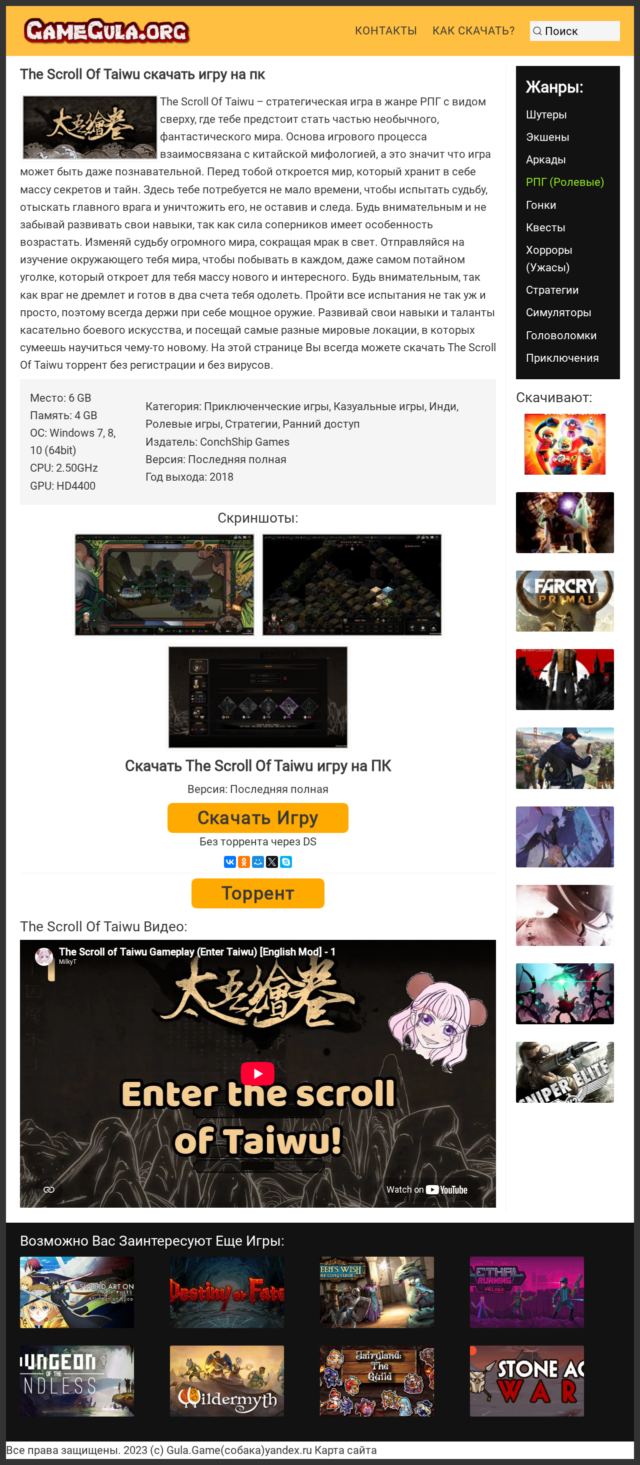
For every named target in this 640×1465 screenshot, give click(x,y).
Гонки (541, 205)
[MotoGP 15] (565, 915)
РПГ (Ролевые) (565, 182)
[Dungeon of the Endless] (77, 1381)
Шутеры (546, 114)
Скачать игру (258, 817)
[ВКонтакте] (230, 862)
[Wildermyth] (227, 1381)
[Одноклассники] (244, 862)
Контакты (386, 30)
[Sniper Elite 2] (565, 1072)
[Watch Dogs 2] (565, 758)
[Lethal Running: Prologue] (527, 1292)
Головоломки (561, 335)
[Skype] (286, 862)
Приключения (562, 358)
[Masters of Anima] (565, 993)
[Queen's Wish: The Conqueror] (377, 1292)
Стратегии (552, 290)
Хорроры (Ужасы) (549, 259)
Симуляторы (559, 312)
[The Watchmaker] (565, 522)
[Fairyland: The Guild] (377, 1381)
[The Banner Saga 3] (565, 836)
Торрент (258, 893)
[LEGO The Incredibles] (565, 444)
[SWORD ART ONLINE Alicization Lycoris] (77, 1292)
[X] (272, 862)
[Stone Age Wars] (527, 1381)
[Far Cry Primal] (565, 601)
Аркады (546, 159)
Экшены (548, 137)
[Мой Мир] (258, 862)
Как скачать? (473, 30)
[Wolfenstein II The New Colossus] (565, 679)
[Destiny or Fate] (227, 1292)
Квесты (546, 227)
